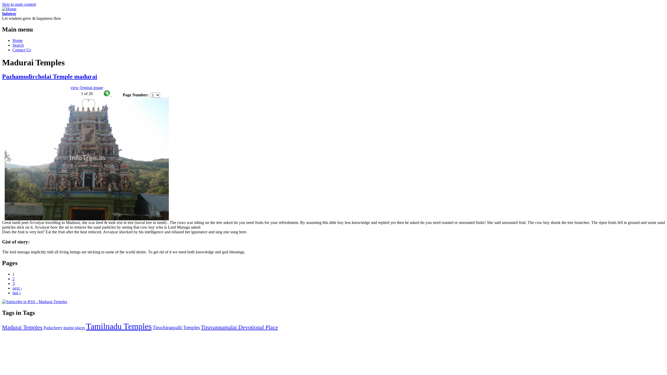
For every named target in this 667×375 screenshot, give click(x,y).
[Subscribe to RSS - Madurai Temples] (34, 301)
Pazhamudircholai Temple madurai (49, 76)
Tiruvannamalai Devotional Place (239, 327)
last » (17, 293)
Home (18, 40)
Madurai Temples (22, 327)
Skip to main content (19, 4)
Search (18, 45)
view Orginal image (87, 87)
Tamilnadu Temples (119, 326)
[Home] (9, 9)
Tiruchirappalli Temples (176, 327)
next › (17, 288)
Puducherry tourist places (64, 328)
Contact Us (22, 50)
